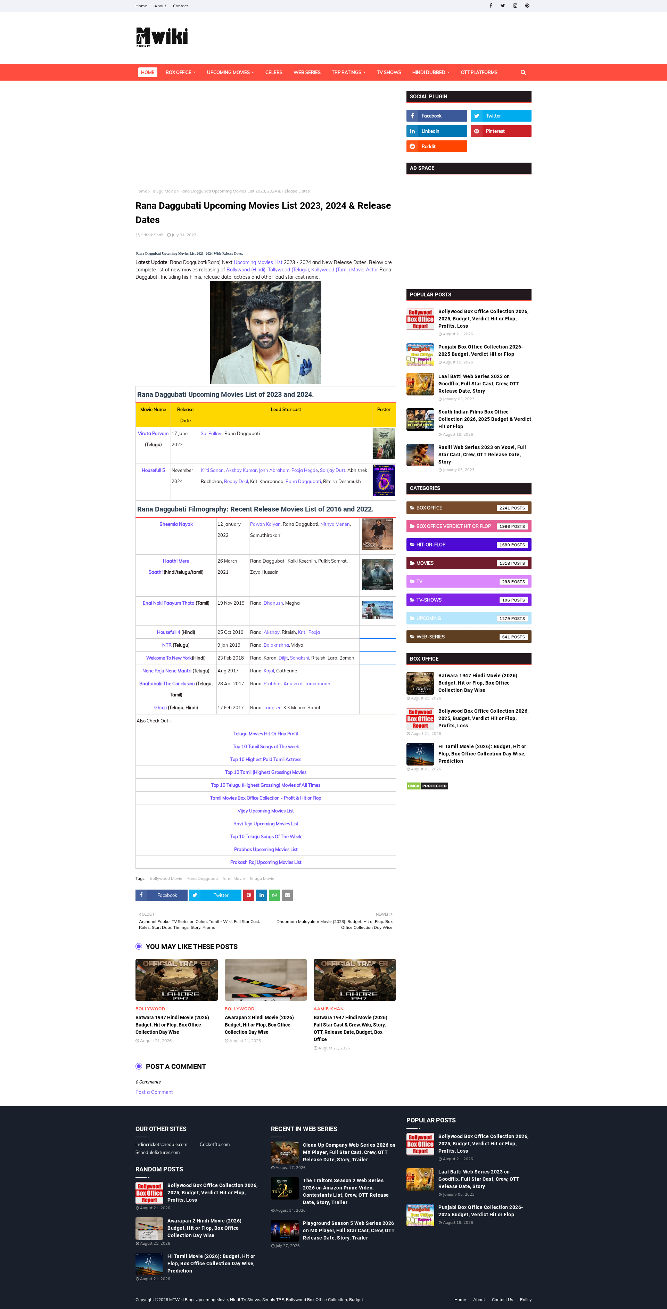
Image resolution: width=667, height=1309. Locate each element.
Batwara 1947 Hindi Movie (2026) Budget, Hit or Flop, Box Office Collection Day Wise (172, 1025)
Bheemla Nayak (176, 524)
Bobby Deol (236, 481)
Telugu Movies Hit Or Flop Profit (265, 733)
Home (141, 5)
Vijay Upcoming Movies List (266, 810)
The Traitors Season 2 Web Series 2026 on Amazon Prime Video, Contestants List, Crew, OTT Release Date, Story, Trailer (346, 1191)
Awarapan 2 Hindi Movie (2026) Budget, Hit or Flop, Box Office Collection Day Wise (259, 1025)
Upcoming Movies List (258, 262)
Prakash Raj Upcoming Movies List (266, 862)
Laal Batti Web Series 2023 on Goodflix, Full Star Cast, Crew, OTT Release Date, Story (479, 384)
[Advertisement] (265, 139)
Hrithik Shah (152, 234)
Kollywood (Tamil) (330, 270)
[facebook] (490, 5)
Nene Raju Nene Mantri (166, 670)
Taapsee (272, 707)
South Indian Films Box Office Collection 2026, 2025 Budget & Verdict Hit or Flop (484, 419)
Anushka (293, 683)
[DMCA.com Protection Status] (427, 788)
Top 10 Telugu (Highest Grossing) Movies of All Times (265, 785)
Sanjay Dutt (332, 470)
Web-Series (463, 636)
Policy (526, 1299)
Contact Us (502, 1299)
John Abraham (274, 470)
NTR (167, 645)
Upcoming (463, 618)
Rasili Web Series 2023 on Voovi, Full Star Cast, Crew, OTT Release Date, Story (482, 454)
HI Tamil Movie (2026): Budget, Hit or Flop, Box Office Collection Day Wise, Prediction (482, 754)
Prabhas (272, 683)
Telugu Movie (163, 191)
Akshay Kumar (241, 470)
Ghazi (160, 707)
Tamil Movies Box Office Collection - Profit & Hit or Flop (265, 798)
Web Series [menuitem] (307, 72)
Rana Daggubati (303, 481)
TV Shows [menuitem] (389, 72)
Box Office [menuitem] (178, 72)
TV (463, 581)
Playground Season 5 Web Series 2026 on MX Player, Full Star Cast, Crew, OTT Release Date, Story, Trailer (349, 1230)
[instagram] (515, 5)
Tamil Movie (233, 878)
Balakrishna (276, 645)
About (160, 5)
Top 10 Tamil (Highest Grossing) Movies (265, 772)
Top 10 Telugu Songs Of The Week (266, 836)
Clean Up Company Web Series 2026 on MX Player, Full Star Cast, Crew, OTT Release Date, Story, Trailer (349, 1152)
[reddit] (436, 146)
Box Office (463, 507)
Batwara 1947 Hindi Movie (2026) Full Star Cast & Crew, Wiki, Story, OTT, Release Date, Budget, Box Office (350, 1028)
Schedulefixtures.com (157, 1152)
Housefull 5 (153, 470)
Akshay (272, 632)
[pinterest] (527, 5)
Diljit (283, 658)
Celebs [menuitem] (273, 72)
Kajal (269, 670)
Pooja (314, 632)
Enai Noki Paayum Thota (169, 603)
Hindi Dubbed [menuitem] (428, 72)
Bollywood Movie (166, 878)
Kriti (302, 632)
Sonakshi (299, 658)
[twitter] (503, 5)
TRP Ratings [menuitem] (346, 72)
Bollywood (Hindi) (245, 270)
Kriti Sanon (212, 470)
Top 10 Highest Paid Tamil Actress (265, 759)
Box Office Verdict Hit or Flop (463, 526)
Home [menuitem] (148, 72)
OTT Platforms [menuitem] (479, 72)
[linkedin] (436, 131)
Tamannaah (317, 683)
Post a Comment (154, 1092)
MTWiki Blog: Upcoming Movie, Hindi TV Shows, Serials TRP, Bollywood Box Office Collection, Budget (266, 1299)
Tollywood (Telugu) (288, 270)
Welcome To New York (169, 658)
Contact (180, 5)
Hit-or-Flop (463, 544)
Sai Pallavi (211, 433)
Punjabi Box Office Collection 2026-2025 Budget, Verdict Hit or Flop (480, 350)
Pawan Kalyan (265, 524)
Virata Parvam (153, 433)
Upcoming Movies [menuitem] (228, 72)
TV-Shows (463, 600)
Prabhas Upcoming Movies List (266, 849)
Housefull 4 (168, 632)
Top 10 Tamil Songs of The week (266, 746)
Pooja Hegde (304, 470)
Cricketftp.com (215, 1144)
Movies (463, 563)
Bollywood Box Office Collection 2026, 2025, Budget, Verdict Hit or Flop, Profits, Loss (483, 319)
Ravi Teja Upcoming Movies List (265, 823)
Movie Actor (364, 270)
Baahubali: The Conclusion (167, 683)
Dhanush (273, 603)
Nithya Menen (335, 524)
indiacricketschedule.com (161, 1144)
